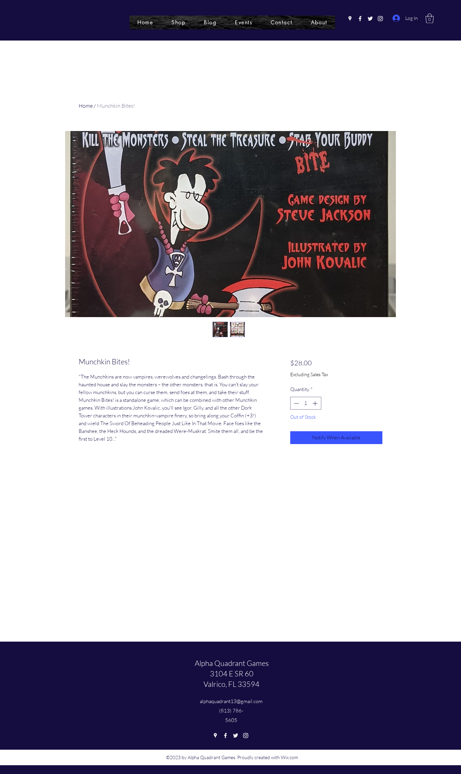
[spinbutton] (305, 403)
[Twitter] (370, 18)
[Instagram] (380, 18)
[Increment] (315, 403)
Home (86, 105)
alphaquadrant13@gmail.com (231, 701)
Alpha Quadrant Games (232, 663)
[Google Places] (350, 18)
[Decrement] (295, 403)
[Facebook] (360, 18)
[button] (430, 18)
